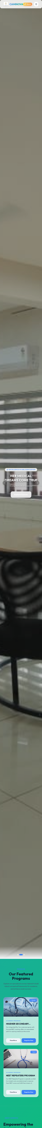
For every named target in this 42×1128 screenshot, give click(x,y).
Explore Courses (21, 494)
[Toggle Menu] (36, 4)
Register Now (28, 1040)
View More (13, 1040)
